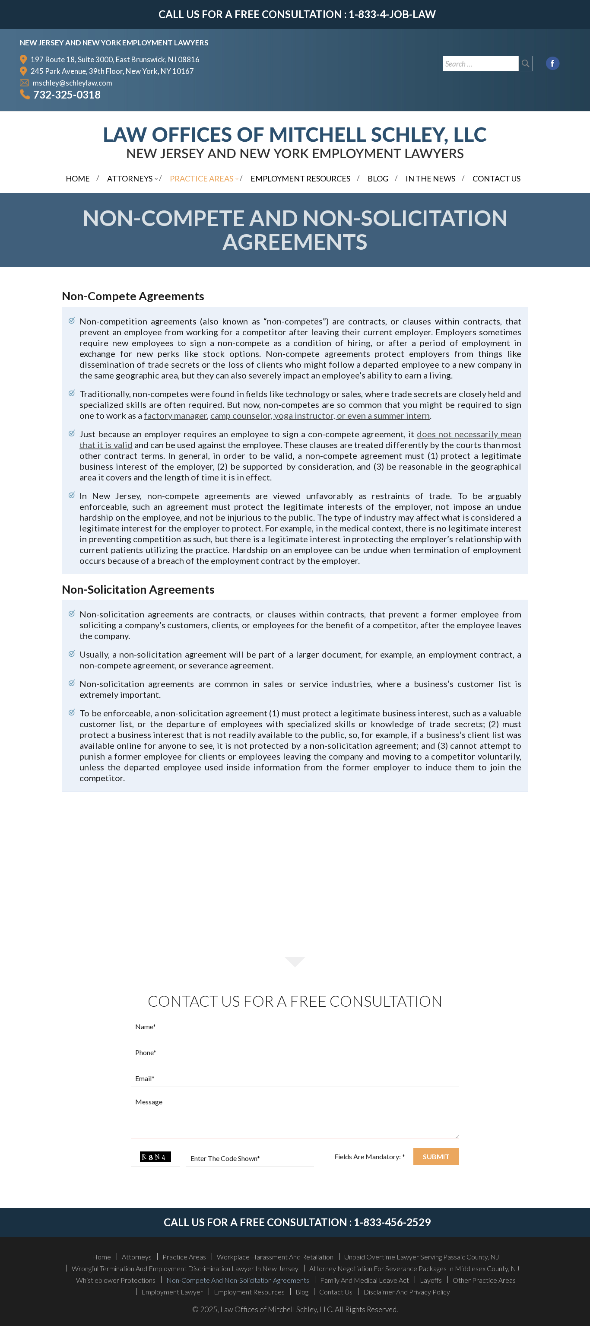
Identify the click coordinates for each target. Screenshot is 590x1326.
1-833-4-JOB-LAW (392, 14)
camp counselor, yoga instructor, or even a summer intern (320, 415)
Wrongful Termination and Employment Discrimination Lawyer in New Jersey (185, 1268)
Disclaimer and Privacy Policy (406, 1292)
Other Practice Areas (484, 1280)
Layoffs (431, 1280)
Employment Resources (249, 1292)
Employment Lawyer (172, 1292)
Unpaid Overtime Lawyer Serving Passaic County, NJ (421, 1257)
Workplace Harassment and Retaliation (275, 1257)
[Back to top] (577, 1315)
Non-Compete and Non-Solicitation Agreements (237, 1280)
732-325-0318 (67, 94)
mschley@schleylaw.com (72, 82)
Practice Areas (184, 1257)
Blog (301, 1292)
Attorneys (137, 1257)
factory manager (175, 415)
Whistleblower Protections (115, 1280)
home (101, 1257)
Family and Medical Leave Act (364, 1280)
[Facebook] (553, 62)
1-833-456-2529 (392, 1222)
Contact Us (335, 1292)
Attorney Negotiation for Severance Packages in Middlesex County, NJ (414, 1268)
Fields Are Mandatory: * (369, 1156)
